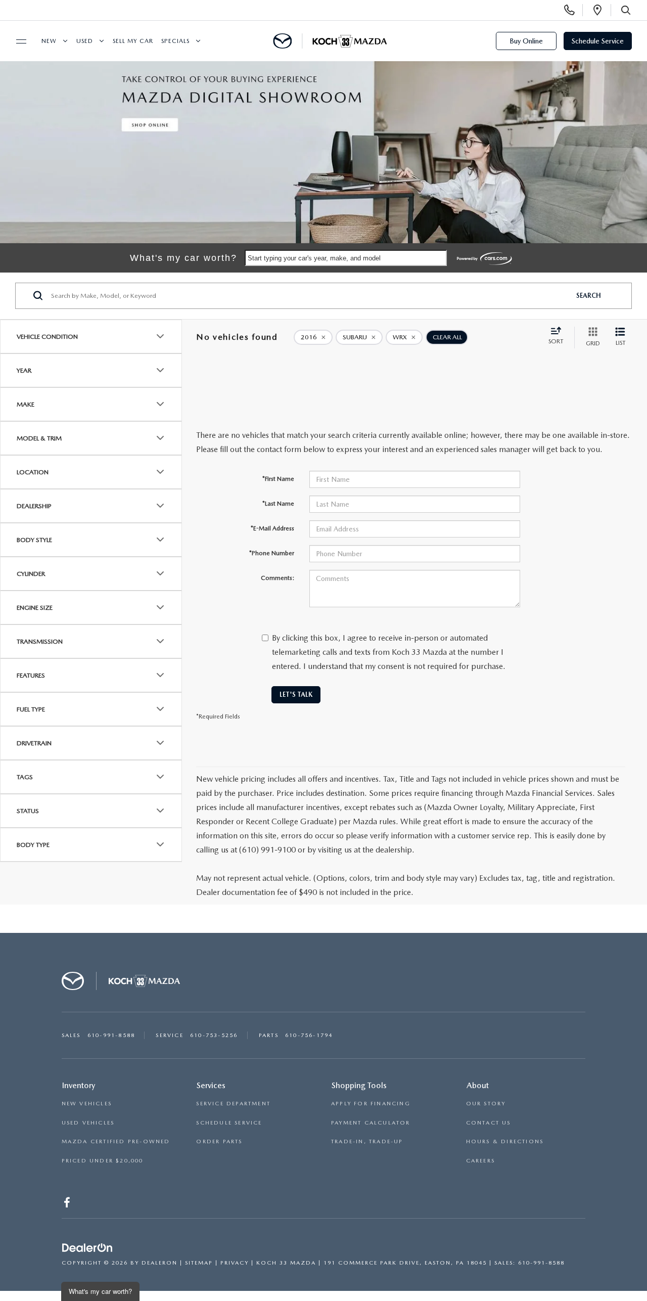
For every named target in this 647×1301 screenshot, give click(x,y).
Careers (480, 1160)
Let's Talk (296, 694)
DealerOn (159, 1263)
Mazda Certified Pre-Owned (116, 1141)
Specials (175, 40)
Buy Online (526, 41)
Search (588, 295)
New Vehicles (87, 1103)
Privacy (234, 1263)
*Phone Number (271, 553)
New (49, 40)
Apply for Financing (370, 1103)
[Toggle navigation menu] (16, 41)
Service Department (233, 1103)
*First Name (278, 478)
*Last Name (278, 503)
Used (84, 40)
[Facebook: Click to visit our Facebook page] (68, 1204)
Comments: (277, 577)
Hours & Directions (505, 1141)
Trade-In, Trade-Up (367, 1141)
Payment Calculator (370, 1122)
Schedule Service (598, 41)
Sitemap (199, 1263)
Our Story (486, 1103)
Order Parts (219, 1141)
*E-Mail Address (272, 528)
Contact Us (488, 1122)
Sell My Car (133, 40)
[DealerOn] (87, 1248)
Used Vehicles (88, 1122)
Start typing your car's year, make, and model (314, 258)
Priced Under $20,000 (103, 1160)
